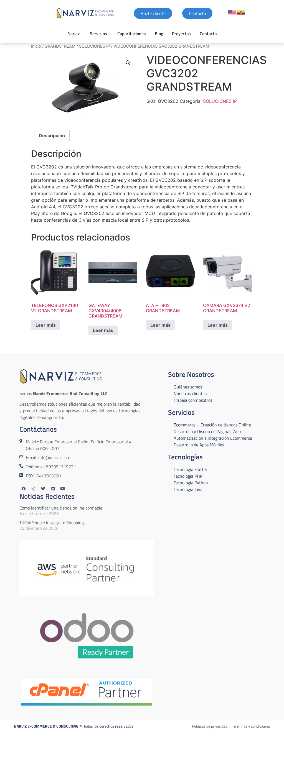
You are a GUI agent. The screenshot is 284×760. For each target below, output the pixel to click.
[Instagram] (33, 489)
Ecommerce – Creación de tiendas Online (212, 424)
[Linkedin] (53, 489)
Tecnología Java (188, 489)
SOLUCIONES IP (94, 46)
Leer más (46, 325)
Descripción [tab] (52, 135)
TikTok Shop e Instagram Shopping (51, 522)
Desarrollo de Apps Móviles (199, 444)
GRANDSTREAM (60, 46)
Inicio (36, 46)
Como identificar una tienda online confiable (60, 508)
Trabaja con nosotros (193, 400)
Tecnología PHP (188, 476)
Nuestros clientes (190, 393)
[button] (128, 63)
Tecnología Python (191, 482)
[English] (232, 12)
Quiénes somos (188, 386)
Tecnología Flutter (190, 469)
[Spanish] (241, 12)
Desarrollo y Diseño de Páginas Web (207, 431)
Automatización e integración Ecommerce (213, 438)
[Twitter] (43, 489)
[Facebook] (23, 489)
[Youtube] (62, 489)
